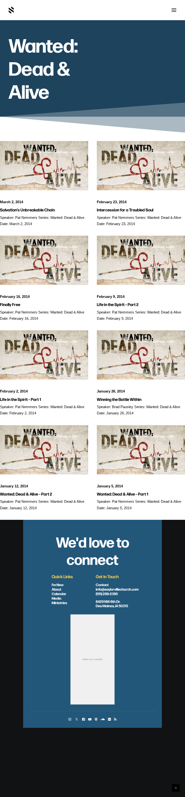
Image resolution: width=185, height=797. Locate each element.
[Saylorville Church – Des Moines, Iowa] (11, 10)
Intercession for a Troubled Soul (125, 209)
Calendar (59, 593)
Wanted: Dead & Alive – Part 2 (26, 494)
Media (56, 597)
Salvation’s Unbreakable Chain (27, 209)
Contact (102, 584)
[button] (174, 10)
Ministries (59, 602)
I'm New (58, 584)
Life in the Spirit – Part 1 (20, 399)
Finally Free (10, 304)
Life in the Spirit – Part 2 (118, 304)
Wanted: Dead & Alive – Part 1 (122, 494)
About (56, 589)
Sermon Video (67, 152)
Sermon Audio (40, 152)
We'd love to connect (92, 550)
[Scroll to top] (176, 787)
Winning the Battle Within (119, 399)
